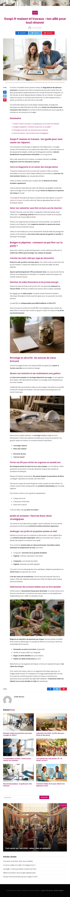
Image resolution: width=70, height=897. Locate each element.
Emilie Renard (19, 697)
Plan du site (49, 890)
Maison (35, 12)
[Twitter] (5, 96)
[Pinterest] (5, 99)
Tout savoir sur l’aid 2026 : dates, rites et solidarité (27, 848)
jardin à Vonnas (18, 569)
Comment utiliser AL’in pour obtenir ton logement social (50, 785)
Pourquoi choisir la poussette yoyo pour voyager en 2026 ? (17, 734)
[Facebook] (5, 92)
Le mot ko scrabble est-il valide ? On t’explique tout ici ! (19, 865)
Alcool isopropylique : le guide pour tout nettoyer (17, 785)
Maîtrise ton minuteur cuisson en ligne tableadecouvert (19, 873)
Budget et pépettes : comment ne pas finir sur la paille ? (32, 127)
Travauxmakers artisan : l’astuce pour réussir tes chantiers (17, 759)
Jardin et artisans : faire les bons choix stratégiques (30, 133)
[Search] (65, 3)
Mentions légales (59, 890)
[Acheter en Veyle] (35, 3)
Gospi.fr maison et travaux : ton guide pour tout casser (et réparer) (36, 124)
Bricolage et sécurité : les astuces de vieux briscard (30, 130)
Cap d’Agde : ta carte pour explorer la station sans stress (19, 869)
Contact (43, 890)
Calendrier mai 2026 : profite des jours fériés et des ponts (50, 734)
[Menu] (5, 3)
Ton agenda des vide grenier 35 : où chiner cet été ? (49, 759)
